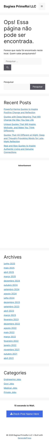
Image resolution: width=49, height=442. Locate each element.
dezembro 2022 (12, 324)
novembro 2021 (11, 349)
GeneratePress (24, 438)
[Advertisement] (24, 205)
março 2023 (10, 315)
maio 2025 (9, 268)
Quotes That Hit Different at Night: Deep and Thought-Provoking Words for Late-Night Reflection (24, 138)
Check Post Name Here (26, 414)
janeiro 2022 (10, 345)
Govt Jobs (9, 383)
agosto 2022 (10, 328)
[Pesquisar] (7, 67)
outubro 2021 (10, 354)
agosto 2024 (10, 293)
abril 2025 (9, 272)
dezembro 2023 (12, 302)
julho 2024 (9, 298)
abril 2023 (9, 311)
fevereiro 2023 (11, 319)
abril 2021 (9, 358)
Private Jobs (10, 392)
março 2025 (10, 276)
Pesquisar (9, 82)
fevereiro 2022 (11, 341)
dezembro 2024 (12, 281)
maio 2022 (9, 332)
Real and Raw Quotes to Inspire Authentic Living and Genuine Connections (20, 149)
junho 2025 (9, 263)
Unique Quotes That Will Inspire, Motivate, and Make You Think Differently (20, 127)
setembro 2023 (11, 306)
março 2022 (10, 336)
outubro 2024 (11, 285)
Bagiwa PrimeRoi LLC (20, 6)
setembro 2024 (11, 289)
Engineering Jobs (12, 379)
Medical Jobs (10, 388)
